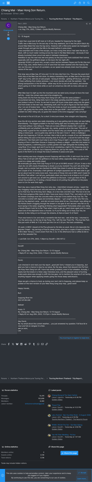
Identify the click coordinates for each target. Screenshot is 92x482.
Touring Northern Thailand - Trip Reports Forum (69, 419)
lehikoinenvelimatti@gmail (34, 404)
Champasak (7, 14)
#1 (90, 24)
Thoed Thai (56, 405)
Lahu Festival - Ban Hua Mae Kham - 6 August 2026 (71, 415)
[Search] (88, 3)
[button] (3, 3)
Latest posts (56, 390)
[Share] (86, 24)
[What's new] (84, 3)
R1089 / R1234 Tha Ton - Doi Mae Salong (67, 425)
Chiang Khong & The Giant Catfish (64, 395)
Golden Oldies (57, 400)
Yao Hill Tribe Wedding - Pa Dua (63, 435)
